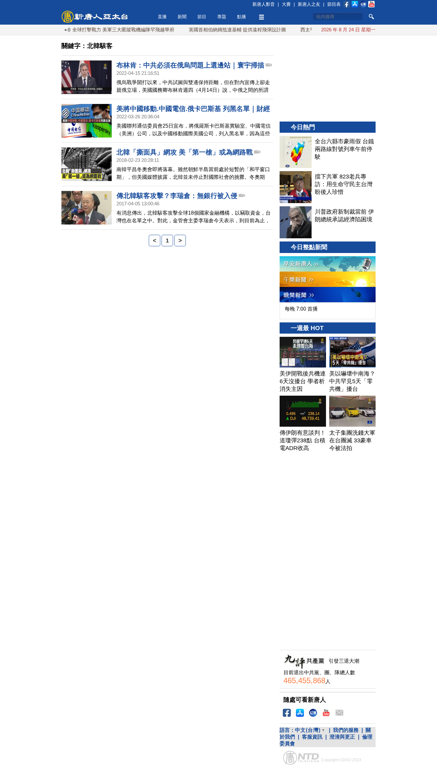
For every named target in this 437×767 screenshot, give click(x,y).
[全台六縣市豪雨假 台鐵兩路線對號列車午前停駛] (296, 152)
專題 (221, 16)
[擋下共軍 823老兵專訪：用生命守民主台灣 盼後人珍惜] (296, 187)
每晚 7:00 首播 (301, 309)
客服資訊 (312, 736)
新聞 (182, 16)
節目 (201, 16)
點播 (241, 16)
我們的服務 (346, 730)
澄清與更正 (342, 736)
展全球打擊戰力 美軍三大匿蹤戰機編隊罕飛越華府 (109, 29)
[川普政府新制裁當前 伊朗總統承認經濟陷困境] (296, 222)
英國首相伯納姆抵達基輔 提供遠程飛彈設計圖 (226, 29)
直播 (162, 16)
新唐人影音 (263, 4)
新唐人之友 (309, 4)
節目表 (334, 4)
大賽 (286, 4)
